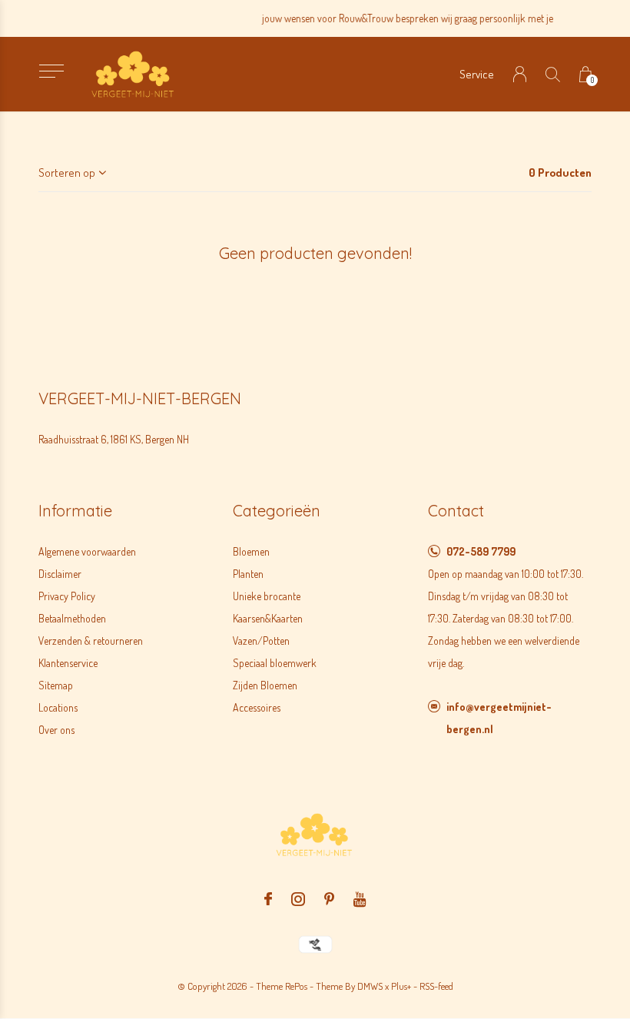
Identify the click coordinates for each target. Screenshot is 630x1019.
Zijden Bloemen (265, 685)
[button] (51, 71)
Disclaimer (59, 573)
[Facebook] (268, 899)
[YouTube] (359, 899)
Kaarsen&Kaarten (268, 618)
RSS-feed (436, 986)
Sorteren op (66, 172)
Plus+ (401, 986)
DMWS (370, 986)
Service (476, 74)
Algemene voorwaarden (87, 551)
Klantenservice (68, 662)
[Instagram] (298, 899)
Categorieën (276, 510)
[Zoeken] (552, 74)
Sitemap (55, 685)
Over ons (56, 729)
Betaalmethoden (72, 618)
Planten (248, 573)
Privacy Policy (66, 595)
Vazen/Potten (261, 640)
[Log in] (519, 74)
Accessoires (256, 707)
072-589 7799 (481, 551)
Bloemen (251, 551)
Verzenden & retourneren (90, 640)
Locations (58, 707)
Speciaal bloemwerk (275, 662)
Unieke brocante (266, 595)
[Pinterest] (329, 899)
